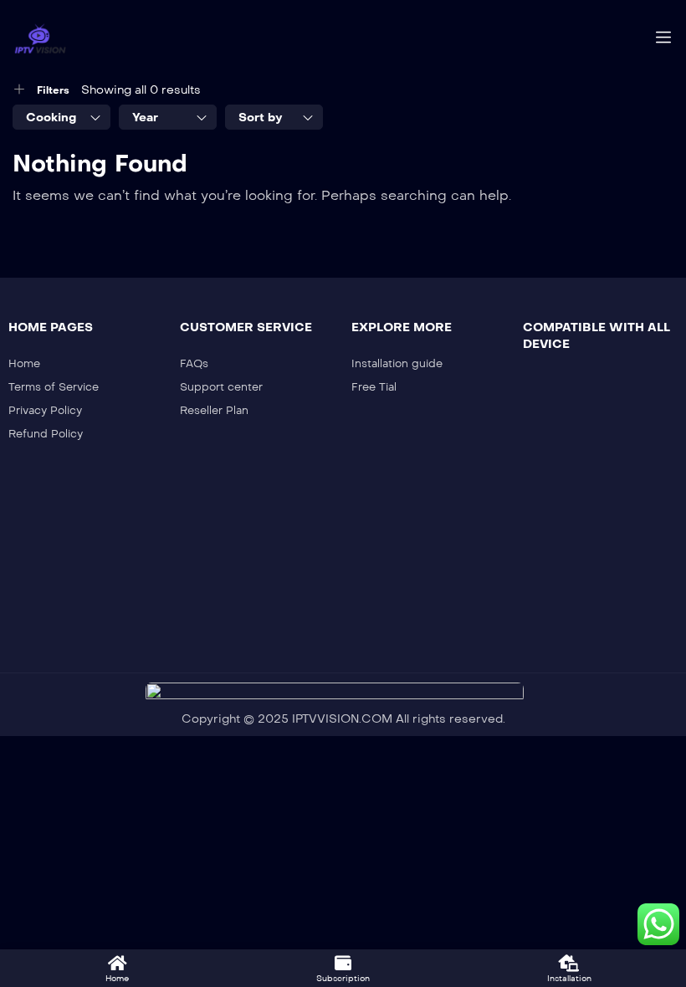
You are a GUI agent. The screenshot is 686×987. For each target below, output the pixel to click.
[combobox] (61, 117)
